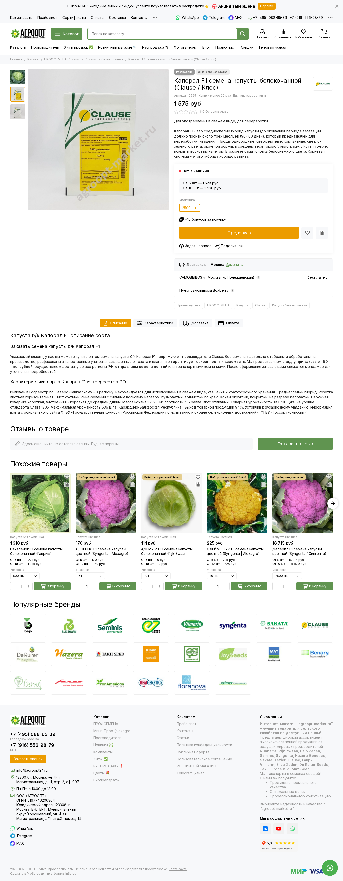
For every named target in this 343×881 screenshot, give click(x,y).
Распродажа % (155, 47)
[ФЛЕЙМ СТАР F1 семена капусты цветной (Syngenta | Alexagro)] (237, 503)
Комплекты (103, 752)
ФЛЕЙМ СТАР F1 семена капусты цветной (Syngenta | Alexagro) (235, 551)
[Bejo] (28, 625)
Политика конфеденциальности (204, 745)
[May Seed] (274, 654)
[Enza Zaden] (151, 625)
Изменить (234, 265)
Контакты (139, 17)
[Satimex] (233, 682)
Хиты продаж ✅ (78, 47)
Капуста (78, 59)
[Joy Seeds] (233, 654)
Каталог (33, 59)
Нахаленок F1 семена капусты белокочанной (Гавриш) (36, 551)
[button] (30, 139)
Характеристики (158, 323)
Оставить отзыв (295, 443)
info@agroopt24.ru (32, 770)
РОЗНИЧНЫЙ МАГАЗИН (196, 766)
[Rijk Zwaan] (69, 625)
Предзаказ (239, 232)
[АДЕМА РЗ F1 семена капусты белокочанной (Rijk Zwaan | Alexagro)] (171, 503)
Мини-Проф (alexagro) (112, 731)
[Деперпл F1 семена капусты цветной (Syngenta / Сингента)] (302, 503)
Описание (118, 323)
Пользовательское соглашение (204, 759)
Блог (206, 47)
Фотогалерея (185, 47)
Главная (16, 59)
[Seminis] (110, 625)
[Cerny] (28, 682)
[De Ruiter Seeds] (28, 654)
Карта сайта (178, 869)
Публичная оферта (193, 752)
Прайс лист (47, 17)
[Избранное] (307, 233)
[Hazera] (69, 654)
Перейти (266, 6)
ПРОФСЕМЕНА (55, 59)
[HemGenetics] (151, 682)
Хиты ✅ (100, 759)
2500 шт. (189, 208)
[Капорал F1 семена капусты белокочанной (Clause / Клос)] (98, 139)
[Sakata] (274, 625)
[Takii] (110, 654)
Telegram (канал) (273, 47)
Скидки (247, 47)
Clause (260, 305)
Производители (45, 47)
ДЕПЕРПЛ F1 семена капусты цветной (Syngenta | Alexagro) (102, 551)
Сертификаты (74, 17)
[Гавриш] (192, 654)
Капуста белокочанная (106, 59)
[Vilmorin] (192, 625)
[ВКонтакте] (265, 828)
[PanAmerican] (110, 682)
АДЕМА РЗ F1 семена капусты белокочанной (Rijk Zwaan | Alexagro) (167, 551)
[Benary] (315, 654)
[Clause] (323, 83)
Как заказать (21, 17)
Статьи (183, 738)
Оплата (97, 17)
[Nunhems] (151, 654)
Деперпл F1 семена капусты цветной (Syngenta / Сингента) (299, 551)
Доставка (117, 17)
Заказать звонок (28, 759)
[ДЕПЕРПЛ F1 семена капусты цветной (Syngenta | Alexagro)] (106, 503)
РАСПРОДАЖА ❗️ (108, 766)
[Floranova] (192, 682)
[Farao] (69, 682)
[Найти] (243, 34)
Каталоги (18, 47)
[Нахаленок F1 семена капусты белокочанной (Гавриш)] (40, 503)
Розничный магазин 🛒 (117, 47)
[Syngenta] (233, 625)
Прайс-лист (225, 47)
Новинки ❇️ (103, 745)
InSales (70, 873)
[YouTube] (278, 828)
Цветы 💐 (101, 773)
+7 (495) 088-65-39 (270, 17)
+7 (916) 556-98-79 (306, 17)
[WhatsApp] (292, 828)
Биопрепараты (106, 780)
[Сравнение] (322, 233)
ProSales (33, 873)
